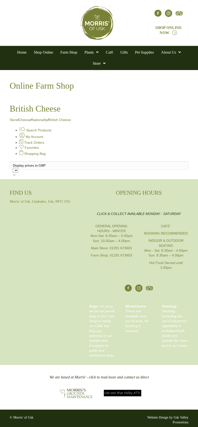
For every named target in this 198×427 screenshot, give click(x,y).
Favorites (31, 147)
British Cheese (60, 120)
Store (14, 120)
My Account (34, 137)
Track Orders (33, 142)
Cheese (25, 120)
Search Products (38, 130)
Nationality (40, 120)
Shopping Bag (34, 154)
